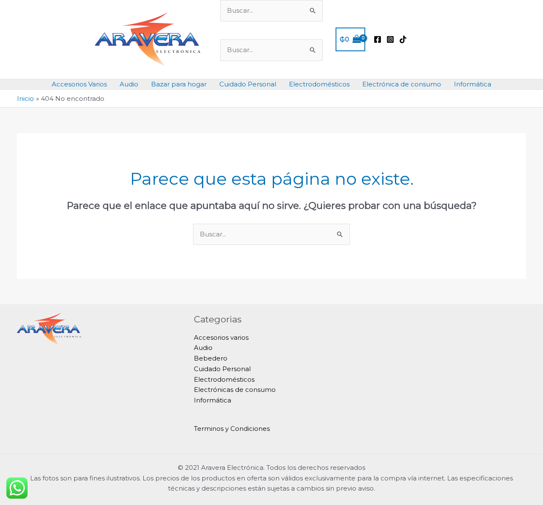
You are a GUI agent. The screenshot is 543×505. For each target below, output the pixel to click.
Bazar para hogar (179, 84)
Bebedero (210, 358)
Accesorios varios (221, 337)
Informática (472, 84)
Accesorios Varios (79, 84)
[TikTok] (403, 39)
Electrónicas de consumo (235, 390)
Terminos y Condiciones (232, 429)
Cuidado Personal (247, 84)
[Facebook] (377, 39)
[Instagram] (390, 39)
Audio (129, 84)
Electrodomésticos (319, 84)
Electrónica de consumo (401, 84)
